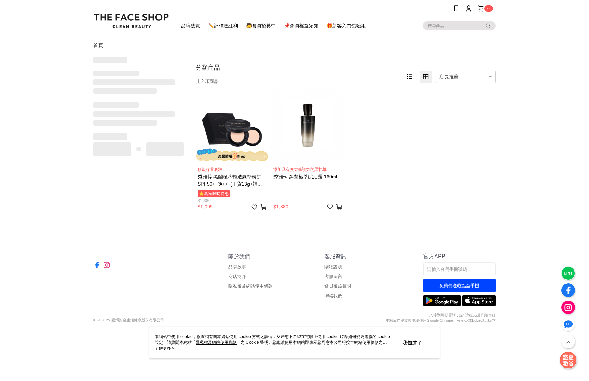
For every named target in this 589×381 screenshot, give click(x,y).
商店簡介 (237, 276)
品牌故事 (237, 266)
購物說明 (333, 266)
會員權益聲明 (337, 286)
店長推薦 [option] (448, 76)
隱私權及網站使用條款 (250, 286)
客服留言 (333, 276)
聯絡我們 (333, 295)
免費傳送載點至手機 (459, 285)
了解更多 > (165, 348)
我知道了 (412, 343)
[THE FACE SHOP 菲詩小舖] (131, 18)
